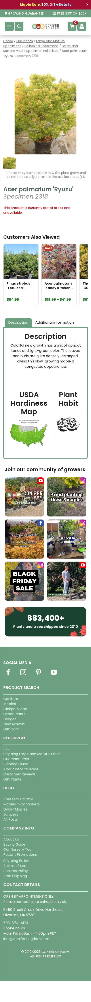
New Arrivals (14, 724)
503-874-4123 (15, 922)
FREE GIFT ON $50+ (71, 13)
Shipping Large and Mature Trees (32, 753)
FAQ (7, 748)
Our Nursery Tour (18, 849)
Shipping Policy (16, 860)
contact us (25, 901)
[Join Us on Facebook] (8, 674)
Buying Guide (14, 844)
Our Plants (24, 41)
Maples (9, 703)
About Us (11, 839)
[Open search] (19, 26)
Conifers (10, 698)
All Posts (10, 819)
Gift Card (11, 729)
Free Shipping (15, 875)
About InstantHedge (20, 769)
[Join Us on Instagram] (23, 674)
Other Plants (14, 714)
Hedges (9, 719)
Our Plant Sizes (16, 759)
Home (8, 41)
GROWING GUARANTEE (26, 13)
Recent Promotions (20, 854)
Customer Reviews (19, 774)
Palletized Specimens (42, 46)
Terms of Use (14, 865)
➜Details (63, 4)
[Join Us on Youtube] (53, 674)
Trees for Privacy (18, 799)
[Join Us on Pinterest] (38, 674)
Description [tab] (18, 322)
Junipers (10, 814)
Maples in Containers (21, 804)
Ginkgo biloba (15, 708)
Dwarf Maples (15, 809)
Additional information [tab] (54, 322)
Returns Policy (15, 870)
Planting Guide (15, 764)
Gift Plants (12, 779)
